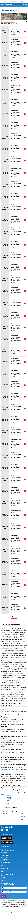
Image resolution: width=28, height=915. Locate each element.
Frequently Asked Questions (7, 850)
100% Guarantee (5, 852)
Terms (2, 871)
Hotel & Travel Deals (6, 862)
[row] (14, 32)
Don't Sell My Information (7, 874)
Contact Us (3, 849)
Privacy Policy (4, 872)
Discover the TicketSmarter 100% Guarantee (14, 1)
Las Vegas (3, 793)
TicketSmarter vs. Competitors (8, 861)
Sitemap (3, 877)
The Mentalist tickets (10, 742)
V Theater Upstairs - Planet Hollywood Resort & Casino (9, 798)
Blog (2, 865)
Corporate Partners (5, 858)
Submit (4, 896)
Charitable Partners (5, 859)
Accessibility (4, 875)
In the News (4, 864)
